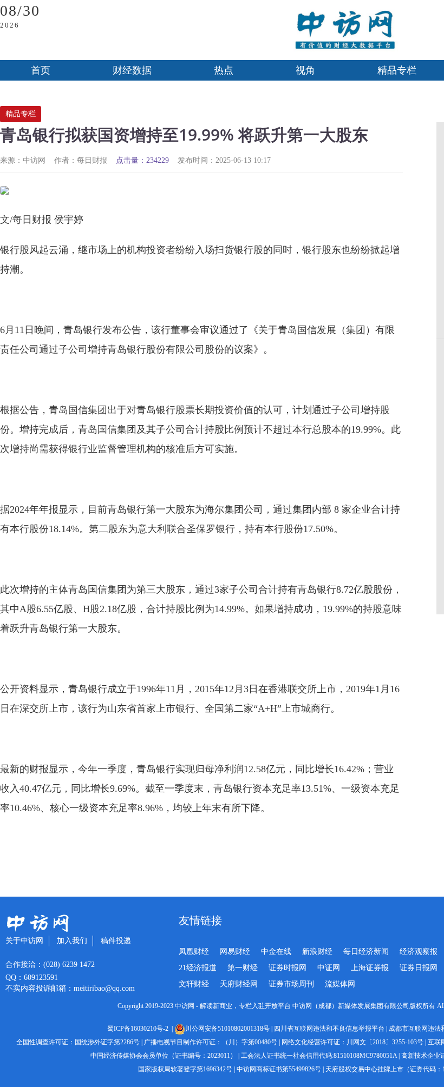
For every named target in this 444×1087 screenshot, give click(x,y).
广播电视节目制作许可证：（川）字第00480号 (210, 1042)
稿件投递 (116, 941)
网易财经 (235, 951)
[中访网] (345, 30)
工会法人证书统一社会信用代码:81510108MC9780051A (319, 1055)
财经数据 (132, 70)
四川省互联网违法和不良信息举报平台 (329, 1028)
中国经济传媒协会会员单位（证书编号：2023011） (163, 1055)
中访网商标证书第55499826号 (279, 1069)
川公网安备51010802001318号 (227, 1028)
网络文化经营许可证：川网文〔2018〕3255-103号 (352, 1042)
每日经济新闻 (366, 951)
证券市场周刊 (291, 984)
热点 (223, 70)
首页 (40, 70)
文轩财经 (194, 984)
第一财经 (242, 968)
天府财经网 (239, 984)
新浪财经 (317, 951)
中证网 (328, 968)
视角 (305, 70)
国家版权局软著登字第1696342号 (185, 1069)
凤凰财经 (194, 951)
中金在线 (276, 951)
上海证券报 (370, 968)
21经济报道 (198, 968)
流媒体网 (340, 984)
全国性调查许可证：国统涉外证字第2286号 (78, 1042)
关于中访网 (24, 941)
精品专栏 (20, 114)
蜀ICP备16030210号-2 (139, 1028)
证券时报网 (287, 968)
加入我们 (72, 941)
